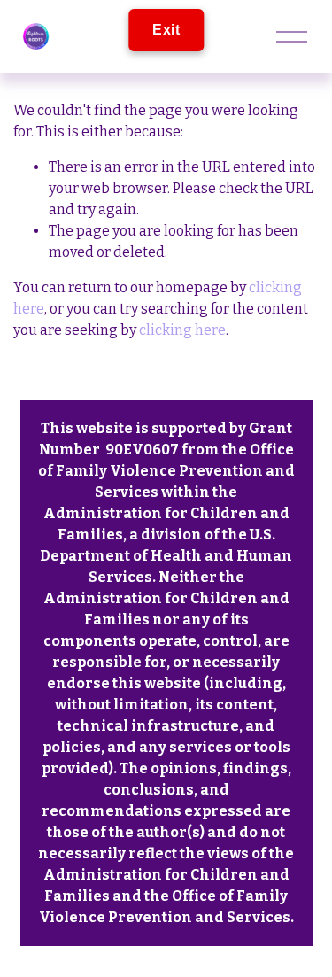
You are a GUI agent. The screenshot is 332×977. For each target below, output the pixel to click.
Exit (166, 29)
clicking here (182, 330)
